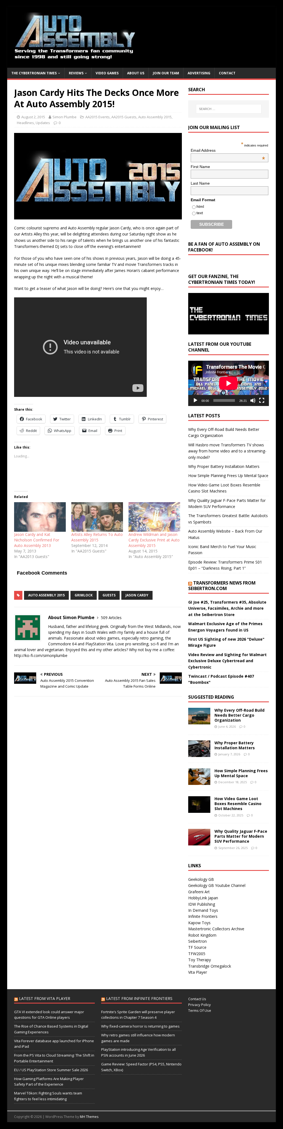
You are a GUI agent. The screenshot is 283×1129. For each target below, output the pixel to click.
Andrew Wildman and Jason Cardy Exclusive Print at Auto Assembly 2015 (154, 540)
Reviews (76, 73)
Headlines (25, 122)
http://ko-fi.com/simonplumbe (40, 655)
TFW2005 (196, 953)
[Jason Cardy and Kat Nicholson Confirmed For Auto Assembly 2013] (40, 517)
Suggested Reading (211, 697)
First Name (200, 166)
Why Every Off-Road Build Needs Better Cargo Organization (239, 715)
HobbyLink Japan (203, 897)
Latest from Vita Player (44, 998)
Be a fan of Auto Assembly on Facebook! (224, 247)
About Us (135, 73)
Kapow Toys (199, 922)
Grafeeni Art (199, 891)
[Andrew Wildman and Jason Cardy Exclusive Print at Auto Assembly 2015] (154, 517)
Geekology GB (201, 879)
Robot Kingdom (202, 935)
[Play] (195, 400)
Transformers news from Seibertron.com (222, 586)
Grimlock (84, 595)
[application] (228, 383)
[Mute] (253, 400)
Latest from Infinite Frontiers (139, 998)
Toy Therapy (199, 959)
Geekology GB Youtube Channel (216, 885)
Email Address (228, 150)
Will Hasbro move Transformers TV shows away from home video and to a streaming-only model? (227, 451)
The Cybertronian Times (34, 73)
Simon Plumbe (65, 116)
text (199, 213)
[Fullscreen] (261, 400)
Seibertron (197, 941)
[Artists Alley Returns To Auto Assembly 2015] (97, 517)
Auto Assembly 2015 (155, 116)
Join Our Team (166, 73)
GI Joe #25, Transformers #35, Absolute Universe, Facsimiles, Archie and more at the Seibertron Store (227, 608)
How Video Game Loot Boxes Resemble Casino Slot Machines (237, 803)
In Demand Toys (203, 910)
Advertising (199, 73)
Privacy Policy (199, 1004)
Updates (43, 122)
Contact (227, 73)
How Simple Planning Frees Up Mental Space (228, 475)
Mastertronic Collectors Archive (216, 928)
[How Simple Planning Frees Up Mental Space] (199, 781)
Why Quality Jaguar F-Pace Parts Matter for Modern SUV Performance (240, 836)
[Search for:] (228, 109)
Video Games (107, 73)
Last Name (200, 183)
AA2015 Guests (124, 116)
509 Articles (111, 617)
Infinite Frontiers (203, 916)
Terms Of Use (199, 1010)
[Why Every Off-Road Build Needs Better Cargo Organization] (199, 721)
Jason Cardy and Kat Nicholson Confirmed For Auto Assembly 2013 (36, 540)
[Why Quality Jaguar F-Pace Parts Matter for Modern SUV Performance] (199, 842)
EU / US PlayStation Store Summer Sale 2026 (51, 1069)
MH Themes (89, 1116)
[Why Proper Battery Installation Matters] (199, 753)
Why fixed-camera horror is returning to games (140, 1026)
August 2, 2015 (33, 116)
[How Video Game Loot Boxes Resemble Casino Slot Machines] (199, 809)
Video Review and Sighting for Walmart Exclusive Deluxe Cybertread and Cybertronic (227, 661)
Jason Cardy (136, 595)
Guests (109, 595)
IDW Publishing (201, 904)
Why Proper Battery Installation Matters (224, 466)
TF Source (197, 947)
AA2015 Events (97, 116)
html (200, 206)
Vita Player (197, 972)
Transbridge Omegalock (209, 966)
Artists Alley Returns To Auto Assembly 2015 (97, 537)
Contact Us (197, 998)
